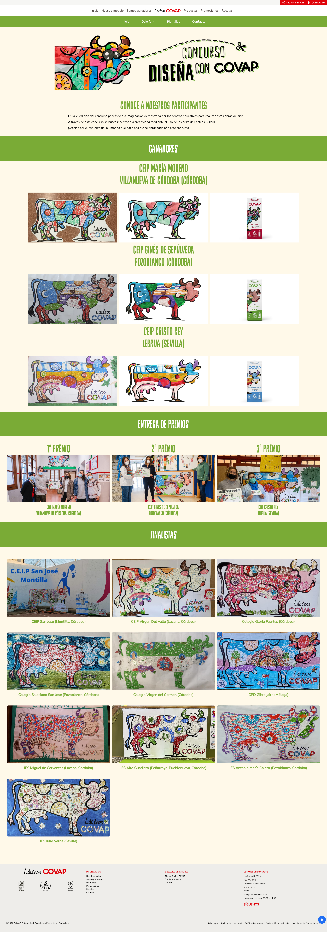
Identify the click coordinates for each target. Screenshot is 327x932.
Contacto (198, 21)
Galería (147, 21)
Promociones (92, 886)
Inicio (125, 21)
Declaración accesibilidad (278, 923)
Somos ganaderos (94, 879)
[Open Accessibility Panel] (322, 920)
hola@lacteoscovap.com (255, 894)
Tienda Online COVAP (175, 876)
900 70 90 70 (250, 887)
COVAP (168, 882)
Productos (91, 882)
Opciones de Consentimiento (307, 923)
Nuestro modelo (93, 876)
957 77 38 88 (250, 880)
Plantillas (173, 21)
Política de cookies (254, 923)
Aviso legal (213, 923)
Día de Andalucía (173, 879)
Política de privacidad (231, 923)
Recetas (90, 889)
